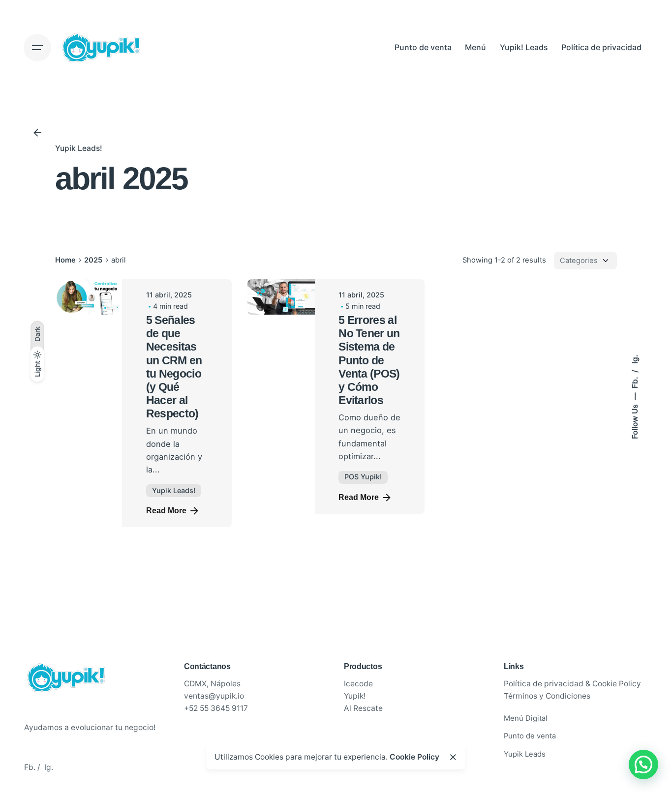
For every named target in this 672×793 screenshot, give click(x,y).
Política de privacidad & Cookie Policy (572, 687)
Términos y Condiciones (547, 699)
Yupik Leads (525, 757)
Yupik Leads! (78, 148)
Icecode (358, 687)
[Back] (37, 133)
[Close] (453, 757)
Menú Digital (526, 721)
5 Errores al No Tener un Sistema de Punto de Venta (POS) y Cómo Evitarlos (369, 360)
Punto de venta (530, 739)
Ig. (634, 359)
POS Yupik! (363, 476)
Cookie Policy (414, 757)
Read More (166, 510)
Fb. (634, 381)
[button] (643, 764)
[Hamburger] (37, 47)
